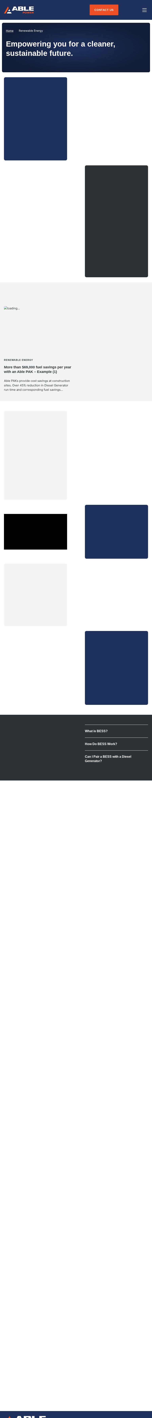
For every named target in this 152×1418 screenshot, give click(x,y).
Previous (133, 292)
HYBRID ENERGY (106, 267)
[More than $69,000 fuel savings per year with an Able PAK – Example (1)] (39, 349)
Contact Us (104, 9)
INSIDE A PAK (22, 616)
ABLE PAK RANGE (26, 150)
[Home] (19, 10)
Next (143, 292)
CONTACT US (103, 695)
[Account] (125, 10)
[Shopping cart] (134, 10)
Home (9, 30)
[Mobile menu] (144, 10)
